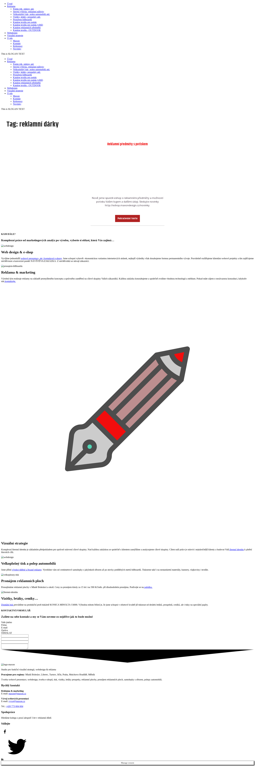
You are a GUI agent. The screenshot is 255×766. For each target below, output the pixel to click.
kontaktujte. (10, 281)
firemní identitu (236, 549)
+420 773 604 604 (14, 706)
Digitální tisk (7, 604)
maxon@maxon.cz (17, 693)
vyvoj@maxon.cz (17, 701)
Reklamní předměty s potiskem (127, 144)
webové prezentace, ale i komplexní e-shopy (41, 258)
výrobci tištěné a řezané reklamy (27, 569)
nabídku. (148, 587)
